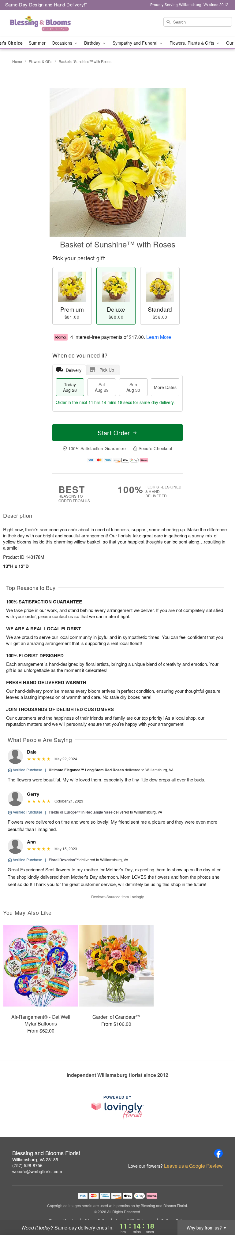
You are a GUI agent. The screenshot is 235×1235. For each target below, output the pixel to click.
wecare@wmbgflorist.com (37, 1171)
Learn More (158, 336)
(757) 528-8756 (27, 1165)
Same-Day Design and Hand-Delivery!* (46, 4)
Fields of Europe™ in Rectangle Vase (81, 812)
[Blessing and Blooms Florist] (40, 23)
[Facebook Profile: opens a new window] (218, 1153)
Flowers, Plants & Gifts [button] (192, 43)
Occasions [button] (62, 43)
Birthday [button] (93, 43)
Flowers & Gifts (40, 61)
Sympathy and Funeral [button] (136, 43)
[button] (219, 1209)
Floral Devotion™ (64, 859)
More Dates (165, 387)
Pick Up (106, 370)
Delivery (73, 370)
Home (17, 61)
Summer (37, 43)
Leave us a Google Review (193, 1166)
